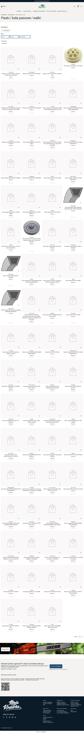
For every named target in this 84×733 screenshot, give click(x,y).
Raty (44, 704)
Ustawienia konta (47, 711)
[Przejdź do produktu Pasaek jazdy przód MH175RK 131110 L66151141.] (32, 440)
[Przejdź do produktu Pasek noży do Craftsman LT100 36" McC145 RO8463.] (73, 577)
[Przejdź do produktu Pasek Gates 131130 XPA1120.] (52, 337)
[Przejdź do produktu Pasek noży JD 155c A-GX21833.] (11, 577)
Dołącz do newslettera (56, 666)
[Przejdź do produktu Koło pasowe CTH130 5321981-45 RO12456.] (73, 371)
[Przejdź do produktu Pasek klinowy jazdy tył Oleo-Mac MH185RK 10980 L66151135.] (11, 508)
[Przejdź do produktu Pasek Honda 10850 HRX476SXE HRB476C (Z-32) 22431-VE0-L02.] (11, 542)
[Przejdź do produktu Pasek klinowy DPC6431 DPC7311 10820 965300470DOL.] (73, 337)
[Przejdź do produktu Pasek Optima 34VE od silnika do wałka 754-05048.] (11, 337)
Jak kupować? (74, 711)
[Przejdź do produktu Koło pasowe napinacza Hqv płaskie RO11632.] (52, 440)
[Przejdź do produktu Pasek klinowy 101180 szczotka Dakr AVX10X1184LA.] (73, 127)
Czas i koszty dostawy (62, 711)
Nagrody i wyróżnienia (48, 722)
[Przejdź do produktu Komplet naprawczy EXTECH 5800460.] (32, 93)
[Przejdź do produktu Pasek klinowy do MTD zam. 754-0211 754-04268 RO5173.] (11, 231)
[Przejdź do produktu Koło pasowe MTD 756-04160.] (73, 300)
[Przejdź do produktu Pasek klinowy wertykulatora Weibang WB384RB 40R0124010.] (11, 298)
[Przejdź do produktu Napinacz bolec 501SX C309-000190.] (32, 59)
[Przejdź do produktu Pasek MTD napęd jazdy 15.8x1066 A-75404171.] (52, 231)
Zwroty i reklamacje (47, 703)
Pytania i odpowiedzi (47, 702)
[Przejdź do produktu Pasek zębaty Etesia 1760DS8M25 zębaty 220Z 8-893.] (52, 611)
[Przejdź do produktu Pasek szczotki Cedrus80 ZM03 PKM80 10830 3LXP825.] (32, 337)
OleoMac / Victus (74, 702)
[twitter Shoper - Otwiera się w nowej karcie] (15, 717)
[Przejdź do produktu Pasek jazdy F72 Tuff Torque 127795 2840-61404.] (32, 508)
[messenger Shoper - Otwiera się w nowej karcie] (9, 717)
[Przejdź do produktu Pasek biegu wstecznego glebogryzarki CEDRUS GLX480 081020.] (32, 266)
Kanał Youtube (46, 721)
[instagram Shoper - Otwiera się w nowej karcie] (12, 717)
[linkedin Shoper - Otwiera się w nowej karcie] (3, 717)
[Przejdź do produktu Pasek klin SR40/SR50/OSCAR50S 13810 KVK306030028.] (11, 474)
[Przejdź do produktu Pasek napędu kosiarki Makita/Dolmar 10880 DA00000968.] (73, 93)
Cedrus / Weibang (75, 703)
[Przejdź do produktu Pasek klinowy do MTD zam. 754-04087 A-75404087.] (73, 542)
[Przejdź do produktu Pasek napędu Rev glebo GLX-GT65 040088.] (73, 406)
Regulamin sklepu (61, 702)
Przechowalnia (46, 713)
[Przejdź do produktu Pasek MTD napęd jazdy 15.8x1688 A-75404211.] (11, 371)
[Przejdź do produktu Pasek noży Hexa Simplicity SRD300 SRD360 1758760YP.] (32, 611)
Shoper (9, 727)
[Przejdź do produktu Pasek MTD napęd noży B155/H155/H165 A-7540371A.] (11, 440)
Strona (76, 636)
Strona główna (4, 14)
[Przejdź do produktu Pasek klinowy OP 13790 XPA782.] (52, 197)
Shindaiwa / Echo (75, 706)
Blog (72, 710)
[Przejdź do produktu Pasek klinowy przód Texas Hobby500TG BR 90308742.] (52, 371)
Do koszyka (8, 69)
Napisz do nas (5, 649)
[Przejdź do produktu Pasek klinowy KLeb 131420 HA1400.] (52, 163)
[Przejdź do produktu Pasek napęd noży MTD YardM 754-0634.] (11, 611)
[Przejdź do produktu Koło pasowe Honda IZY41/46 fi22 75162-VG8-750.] (32, 371)
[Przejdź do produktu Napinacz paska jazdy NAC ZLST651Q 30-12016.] (11, 127)
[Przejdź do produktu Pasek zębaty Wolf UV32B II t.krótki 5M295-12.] (32, 197)
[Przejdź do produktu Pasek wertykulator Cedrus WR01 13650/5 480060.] (32, 406)
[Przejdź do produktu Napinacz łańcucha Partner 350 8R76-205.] (52, 59)
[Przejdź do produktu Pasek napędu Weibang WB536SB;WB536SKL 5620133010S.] (52, 508)
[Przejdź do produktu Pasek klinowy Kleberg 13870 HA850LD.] (11, 163)
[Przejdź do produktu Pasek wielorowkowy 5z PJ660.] (73, 266)
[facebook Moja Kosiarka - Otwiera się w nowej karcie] (6, 717)
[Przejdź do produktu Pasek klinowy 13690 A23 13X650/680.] (32, 163)
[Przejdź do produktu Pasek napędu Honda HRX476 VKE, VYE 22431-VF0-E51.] (52, 474)
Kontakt (45, 718)
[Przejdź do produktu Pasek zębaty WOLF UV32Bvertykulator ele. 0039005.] (52, 300)
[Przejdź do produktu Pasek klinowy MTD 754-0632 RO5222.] (73, 440)
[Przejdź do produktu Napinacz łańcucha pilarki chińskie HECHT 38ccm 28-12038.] (11, 59)
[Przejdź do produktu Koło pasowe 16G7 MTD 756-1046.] (52, 577)
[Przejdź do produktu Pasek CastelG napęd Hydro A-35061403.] (11, 263)
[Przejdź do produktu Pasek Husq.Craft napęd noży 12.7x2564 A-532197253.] (52, 542)
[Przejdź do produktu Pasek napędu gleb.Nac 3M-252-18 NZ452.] (32, 127)
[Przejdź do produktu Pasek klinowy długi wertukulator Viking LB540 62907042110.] (52, 406)
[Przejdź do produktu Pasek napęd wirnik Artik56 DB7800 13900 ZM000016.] (73, 508)
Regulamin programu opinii (8, 669)
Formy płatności (60, 710)
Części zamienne (11, 14)
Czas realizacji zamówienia (63, 713)
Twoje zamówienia (47, 710)
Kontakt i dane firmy (47, 717)
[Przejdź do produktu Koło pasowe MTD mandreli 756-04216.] (73, 474)
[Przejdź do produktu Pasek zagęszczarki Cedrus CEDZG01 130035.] (11, 197)
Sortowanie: (4, 41)
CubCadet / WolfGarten (76, 704)
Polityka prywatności (61, 703)
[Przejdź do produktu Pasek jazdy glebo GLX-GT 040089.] (32, 577)
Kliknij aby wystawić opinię (8, 675)
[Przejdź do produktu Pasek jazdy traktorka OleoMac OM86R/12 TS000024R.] (32, 542)
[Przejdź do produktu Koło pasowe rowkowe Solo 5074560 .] (73, 55)
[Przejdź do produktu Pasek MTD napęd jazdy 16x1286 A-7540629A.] (73, 231)
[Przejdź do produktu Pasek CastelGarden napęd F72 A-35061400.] (11, 406)
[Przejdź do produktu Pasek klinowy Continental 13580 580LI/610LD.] (73, 163)
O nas (44, 719)
